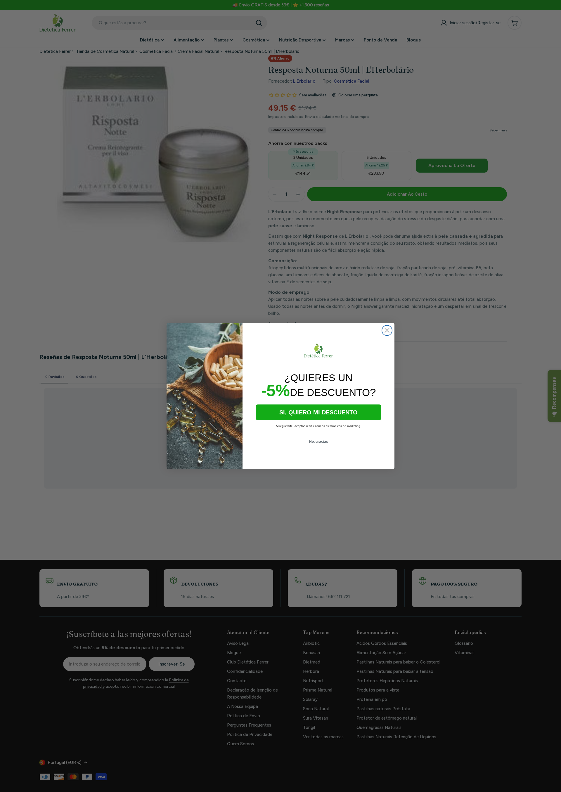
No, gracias (318, 442)
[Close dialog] (387, 330)
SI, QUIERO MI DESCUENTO (318, 412)
